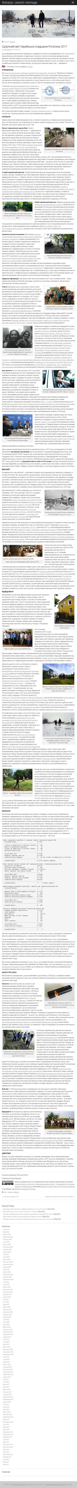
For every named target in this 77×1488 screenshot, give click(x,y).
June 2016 (6, 1407)
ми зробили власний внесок (21, 311)
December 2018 (8, 1349)
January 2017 (7, 1394)
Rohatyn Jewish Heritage (19, 2)
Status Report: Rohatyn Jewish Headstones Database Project (22, 1216)
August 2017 (7, 1377)
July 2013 (6, 1439)
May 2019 (6, 1344)
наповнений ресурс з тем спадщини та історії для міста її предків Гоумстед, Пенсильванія (20, 720)
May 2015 (6, 1419)
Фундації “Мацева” (36, 698)
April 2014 (6, 1429)
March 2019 (7, 1347)
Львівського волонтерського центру (48, 205)
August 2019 (7, 1337)
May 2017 (6, 1384)
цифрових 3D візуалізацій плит (23, 184)
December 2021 (8, 1289)
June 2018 (6, 1359)
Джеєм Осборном (68, 1187)
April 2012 (6, 1452)
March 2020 (7, 1327)
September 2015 (8, 1417)
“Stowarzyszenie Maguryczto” (47, 1038)
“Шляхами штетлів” (49, 759)
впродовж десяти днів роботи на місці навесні (36, 798)
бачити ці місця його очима (63, 710)
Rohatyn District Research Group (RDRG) (49, 1140)
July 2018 (6, 1357)
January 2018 (7, 1367)
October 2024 (7, 1249)
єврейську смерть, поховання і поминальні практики (36, 530)
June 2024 (6, 1257)
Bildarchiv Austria (65, 514)
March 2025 (7, 1244)
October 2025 (7, 1239)
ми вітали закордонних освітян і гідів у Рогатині (57, 439)
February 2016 (7, 1414)
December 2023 (8, 1262)
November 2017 (8, 1372)
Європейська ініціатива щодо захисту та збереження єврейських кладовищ (30, 1022)
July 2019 (6, 1339)
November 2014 (8, 1422)
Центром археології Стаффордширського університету (22, 268)
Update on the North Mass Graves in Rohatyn (60, 1196)
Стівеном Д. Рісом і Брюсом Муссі (14, 698)
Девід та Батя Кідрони (51, 658)
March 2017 (7, 1389)
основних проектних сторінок (33, 574)
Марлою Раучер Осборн (50, 1187)
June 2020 (6, 1322)
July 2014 (6, 1424)
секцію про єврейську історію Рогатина (27, 500)
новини (12, 42)
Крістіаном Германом (55, 705)
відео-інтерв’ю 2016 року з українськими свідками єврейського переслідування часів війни (41, 404)
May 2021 (6, 1304)
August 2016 (7, 1402)
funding (10, 1192)
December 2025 (8, 1237)
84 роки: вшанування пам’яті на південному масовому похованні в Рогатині (28, 1219)
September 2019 (8, 1334)
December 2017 (8, 1369)
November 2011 (8, 1454)
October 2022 (7, 1277)
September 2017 (8, 1374)
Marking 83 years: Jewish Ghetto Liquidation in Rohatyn (20, 1211)
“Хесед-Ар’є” (67, 362)
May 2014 (6, 1427)
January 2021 (7, 1309)
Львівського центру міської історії (47, 362)
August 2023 (7, 1267)
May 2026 (6, 1232)
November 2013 (8, 1434)
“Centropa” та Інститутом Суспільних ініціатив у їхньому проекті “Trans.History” (53, 348)
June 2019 (6, 1342)
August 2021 (7, 1297)
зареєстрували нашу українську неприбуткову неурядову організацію (30, 73)
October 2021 (7, 1294)
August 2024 (7, 1252)
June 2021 (6, 1302)
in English (29, 67)
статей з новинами (46, 572)
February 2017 (7, 1392)
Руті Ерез (34, 656)
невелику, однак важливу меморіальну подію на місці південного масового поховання (22, 236)
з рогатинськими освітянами (60, 343)
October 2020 (7, 1314)
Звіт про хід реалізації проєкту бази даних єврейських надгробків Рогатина (28, 1214)
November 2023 (8, 1264)
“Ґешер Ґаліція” (32, 962)
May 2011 (6, 1462)
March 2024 (7, 1259)
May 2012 (6, 1449)
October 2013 (7, 1437)
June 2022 (6, 1284)
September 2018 (8, 1354)
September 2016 (8, 1399)
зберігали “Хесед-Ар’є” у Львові (20, 323)
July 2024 (6, 1254)
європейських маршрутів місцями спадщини (54, 1074)
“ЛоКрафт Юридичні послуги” (41, 111)
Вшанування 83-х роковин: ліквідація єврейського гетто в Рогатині (25, 1209)
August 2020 (7, 1317)
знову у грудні (46, 422)
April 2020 (6, 1324)
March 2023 (7, 1272)
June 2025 (6, 1242)
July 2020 (6, 1319)
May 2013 (6, 1442)
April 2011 (6, 1464)
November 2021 (8, 1292)
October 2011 (7, 1457)
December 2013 (8, 1432)
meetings (16, 1192)
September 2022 (8, 1279)
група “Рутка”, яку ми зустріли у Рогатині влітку (23, 747)
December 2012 (8, 1444)
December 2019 (8, 1332)
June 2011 (6, 1459)
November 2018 (8, 1352)
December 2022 (8, 1274)
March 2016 (7, 1412)
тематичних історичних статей (57, 574)
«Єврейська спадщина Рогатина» (23, 1189)
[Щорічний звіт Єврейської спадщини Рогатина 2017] (38, 25)
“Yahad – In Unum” (46, 402)
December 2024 (8, 1247)
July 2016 (6, 1404)
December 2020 (8, 1312)
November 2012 (8, 1447)
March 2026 (7, 1234)
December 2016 (8, 1397)
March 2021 (7, 1307)
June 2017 (6, 1382)
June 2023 (6, 1269)
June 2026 (6, 1229)
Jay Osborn (7, 49)
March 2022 (7, 1287)
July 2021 (6, 1299)
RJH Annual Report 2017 (10, 1196)
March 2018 (7, 1364)
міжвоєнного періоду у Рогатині (20, 505)
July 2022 (6, 1282)
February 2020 (7, 1329)
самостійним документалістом (24, 707)
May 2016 (6, 1409)
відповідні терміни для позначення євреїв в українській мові (41, 532)
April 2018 (6, 1362)
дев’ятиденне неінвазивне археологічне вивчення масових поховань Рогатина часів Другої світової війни (21, 258)
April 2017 (6, 1387)
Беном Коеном (14, 676)
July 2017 (6, 1379)
